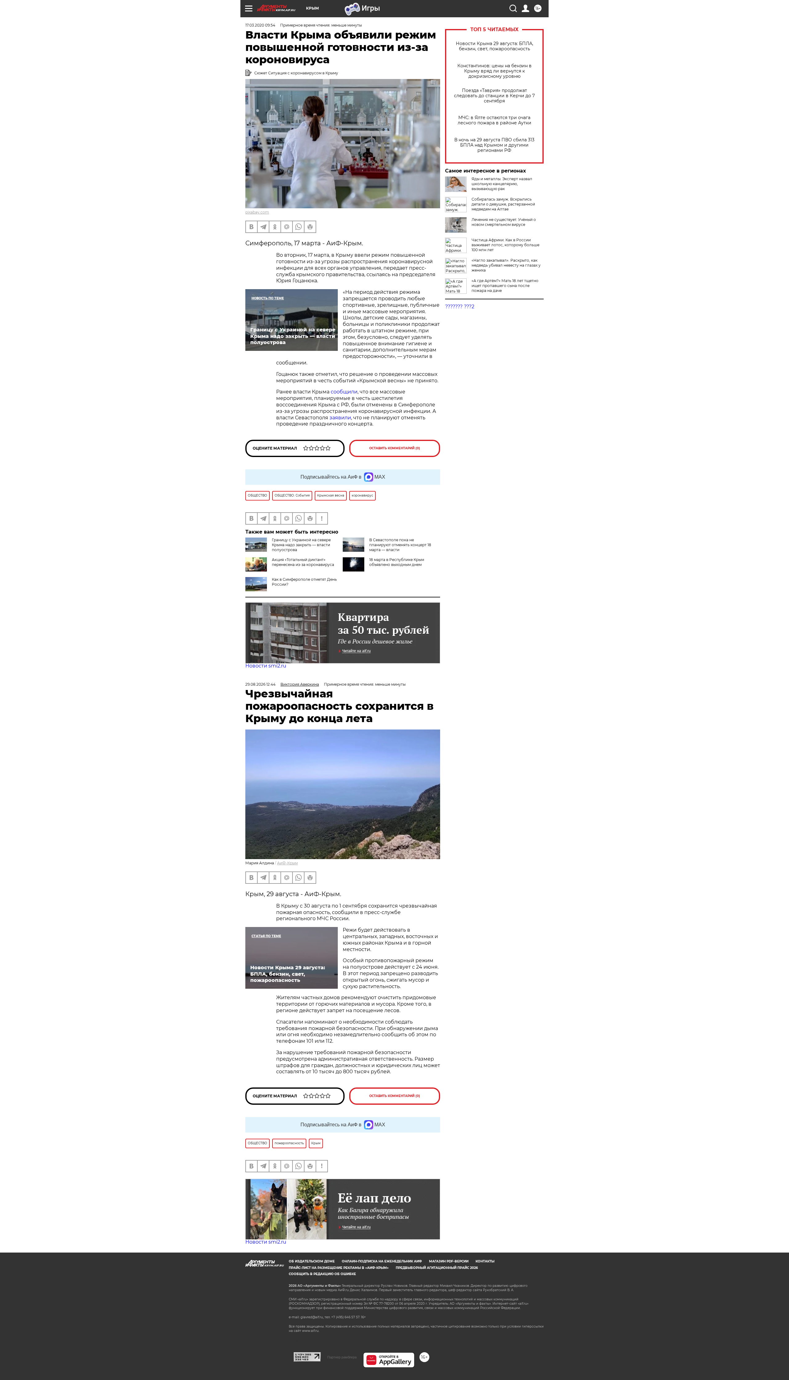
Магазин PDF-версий (448, 1261)
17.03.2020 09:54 (260, 25)
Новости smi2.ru (265, 666)
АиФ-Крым (287, 863)
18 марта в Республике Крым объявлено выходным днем (396, 562)
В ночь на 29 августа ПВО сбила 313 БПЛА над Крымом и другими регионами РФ (494, 145)
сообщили (344, 392)
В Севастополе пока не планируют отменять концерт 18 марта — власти (400, 545)
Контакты (485, 1261)
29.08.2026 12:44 (260, 684)
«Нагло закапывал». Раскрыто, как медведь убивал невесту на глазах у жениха (506, 265)
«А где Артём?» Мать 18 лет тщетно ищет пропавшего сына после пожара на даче (505, 285)
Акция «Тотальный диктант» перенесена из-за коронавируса (303, 562)
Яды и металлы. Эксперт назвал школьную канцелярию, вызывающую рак (502, 184)
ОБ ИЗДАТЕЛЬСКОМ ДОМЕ (312, 1261)
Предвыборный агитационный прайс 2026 (437, 1268)
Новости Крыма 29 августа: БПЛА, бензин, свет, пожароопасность (494, 46)
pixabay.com (257, 212)
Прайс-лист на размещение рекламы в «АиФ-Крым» (339, 1268)
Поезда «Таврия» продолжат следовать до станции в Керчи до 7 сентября (494, 96)
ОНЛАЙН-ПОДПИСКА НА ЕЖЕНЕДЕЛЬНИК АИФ (382, 1261)
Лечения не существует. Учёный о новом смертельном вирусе (504, 222)
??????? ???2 (459, 307)
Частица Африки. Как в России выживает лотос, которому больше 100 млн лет (505, 245)
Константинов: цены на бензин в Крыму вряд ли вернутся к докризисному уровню (494, 71)
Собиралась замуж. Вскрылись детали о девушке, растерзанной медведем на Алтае (503, 204)
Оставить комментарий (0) (394, 448)
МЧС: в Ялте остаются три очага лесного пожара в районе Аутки (494, 120)
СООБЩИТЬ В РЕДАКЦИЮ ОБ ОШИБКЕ (322, 1274)
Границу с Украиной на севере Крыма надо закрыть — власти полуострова (301, 545)
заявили (340, 418)
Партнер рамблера (342, 1357)
